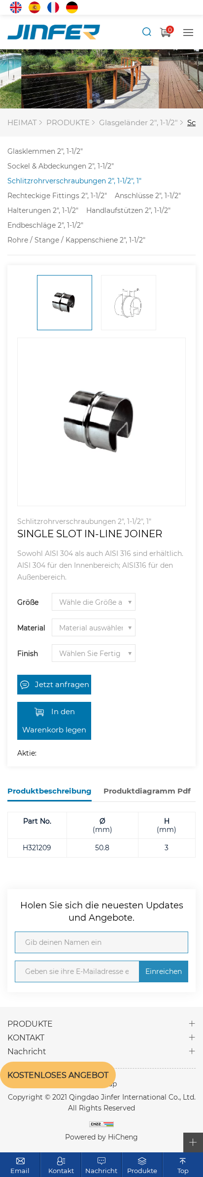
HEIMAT (22, 122)
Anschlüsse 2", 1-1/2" (148, 195)
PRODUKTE (68, 122)
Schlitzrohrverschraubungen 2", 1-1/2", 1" (74, 180)
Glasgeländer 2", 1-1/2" (138, 122)
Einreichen (163, 971)
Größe (27, 602)
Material (31, 627)
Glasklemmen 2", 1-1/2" (45, 151)
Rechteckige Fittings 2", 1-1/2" (57, 195)
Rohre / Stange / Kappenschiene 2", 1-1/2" (76, 239)
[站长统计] (101, 1123)
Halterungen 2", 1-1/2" (42, 210)
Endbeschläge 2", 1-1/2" (45, 225)
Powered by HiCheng (101, 1137)
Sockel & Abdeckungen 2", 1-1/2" (60, 166)
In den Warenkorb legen (54, 720)
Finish (27, 653)
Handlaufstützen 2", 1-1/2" (128, 210)
